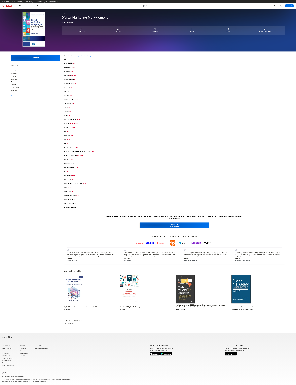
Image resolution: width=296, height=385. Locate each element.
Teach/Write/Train (7, 348)
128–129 (81, 155)
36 (73, 63)
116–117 (76, 147)
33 (74, 79)
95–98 (78, 119)
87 (67, 143)
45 (74, 175)
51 (69, 115)
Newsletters (23, 351)
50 (75, 99)
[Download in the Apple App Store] (155, 355)
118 (72, 71)
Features (27, 6)
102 (75, 167)
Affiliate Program (6, 360)
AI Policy (22, 356)
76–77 (70, 187)
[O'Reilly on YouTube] (11, 337)
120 (75, 75)
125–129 (72, 127)
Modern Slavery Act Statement (38, 381)
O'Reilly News (5, 353)
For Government (18, 1)
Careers (4, 351)
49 (71, 91)
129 (75, 83)
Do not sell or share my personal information (13, 376)
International (38, 345)
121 (78, 203)
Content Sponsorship (8, 365)
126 (68, 131)
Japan (35, 351)
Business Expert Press (265, 31)
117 (78, 167)
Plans (275, 6)
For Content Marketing (50, 1)
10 (70, 123)
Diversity (4, 363)
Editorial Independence (24, 381)
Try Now (289, 6)
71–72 (76, 67)
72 (75, 63)
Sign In (282, 6)
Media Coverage (6, 356)
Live (43, 6)
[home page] (7, 5)
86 (69, 75)
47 (73, 67)
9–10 (77, 195)
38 (71, 67)
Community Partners (7, 358)
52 (77, 99)
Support (22, 345)
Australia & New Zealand (41, 348)
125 (81, 167)
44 (72, 175)
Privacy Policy (24, 353)
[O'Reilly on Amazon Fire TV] (231, 355)
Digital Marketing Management (86, 56)
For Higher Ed (28, 1)
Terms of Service (6, 381)
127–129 (69, 139)
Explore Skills (18, 6)
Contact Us (23, 348)
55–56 (84, 183)
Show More (14, 95)
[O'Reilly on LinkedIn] (9, 337)
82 (71, 95)
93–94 (92, 151)
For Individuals (38, 1)
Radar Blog (36, 6)
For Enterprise (7, 1)
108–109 (75, 123)
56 (72, 123)
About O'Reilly (6, 345)
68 (72, 179)
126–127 (73, 135)
